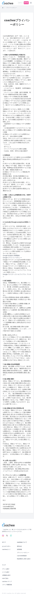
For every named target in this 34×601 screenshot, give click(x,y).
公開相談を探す (6, 575)
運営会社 (19, 546)
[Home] (2, 7)
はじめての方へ (6, 546)
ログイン (20, 2)
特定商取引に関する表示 (23, 559)
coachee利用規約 (22, 555)
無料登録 (26, 2)
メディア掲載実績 (7, 584)
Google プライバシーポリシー (12, 258)
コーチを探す (5, 572)
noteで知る (5, 578)
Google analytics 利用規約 (11, 255)
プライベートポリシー (11, 7)
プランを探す (5, 569)
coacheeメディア (7, 581)
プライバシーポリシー (23, 552)
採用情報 (19, 549)
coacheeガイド (6, 549)
